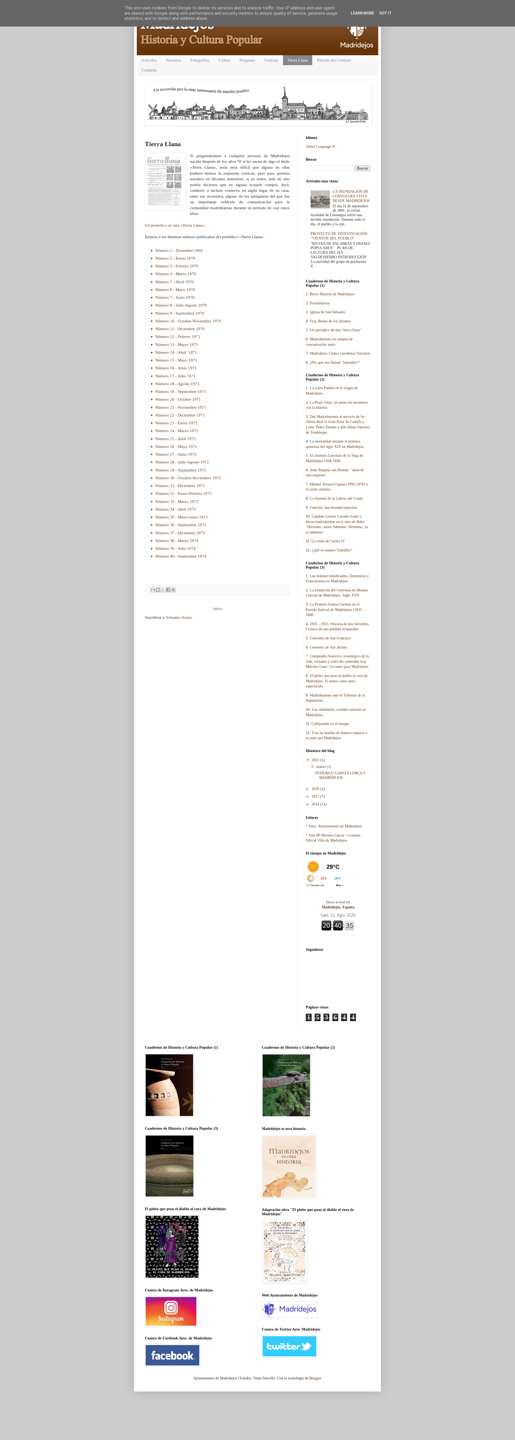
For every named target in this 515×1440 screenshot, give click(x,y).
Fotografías (199, 60)
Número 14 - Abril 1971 (176, 352)
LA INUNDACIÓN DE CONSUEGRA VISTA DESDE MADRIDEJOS (351, 196)
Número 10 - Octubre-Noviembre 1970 (188, 321)
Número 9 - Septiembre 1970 (179, 313)
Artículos (149, 60)
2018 (316, 789)
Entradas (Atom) (179, 618)
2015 (316, 796)
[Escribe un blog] (158, 589)
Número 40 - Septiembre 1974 (180, 556)
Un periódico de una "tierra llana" (335, 330)
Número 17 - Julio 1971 (175, 376)
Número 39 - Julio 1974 (175, 548)
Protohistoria (319, 303)
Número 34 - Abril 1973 (175, 509)
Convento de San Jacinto (328, 647)
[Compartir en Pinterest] (173, 589)
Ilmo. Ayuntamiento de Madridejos (335, 826)
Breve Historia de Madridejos (332, 294)
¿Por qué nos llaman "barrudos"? (335, 362)
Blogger (315, 1378)
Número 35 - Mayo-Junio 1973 (181, 517)
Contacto (149, 70)
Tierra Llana (297, 60)
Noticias (271, 60)
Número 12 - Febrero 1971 (177, 336)
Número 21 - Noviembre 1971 (180, 407)
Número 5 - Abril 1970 (174, 281)
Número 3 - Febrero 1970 (176, 266)
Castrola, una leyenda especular (333, 508)
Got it (385, 13)
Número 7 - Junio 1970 (174, 297)
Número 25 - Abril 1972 (175, 438)
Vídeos (224, 60)
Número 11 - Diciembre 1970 (180, 328)
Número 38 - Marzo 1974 (176, 540)
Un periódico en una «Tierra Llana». (175, 225)
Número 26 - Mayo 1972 (176, 446)
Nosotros (173, 60)
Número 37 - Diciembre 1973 (180, 533)
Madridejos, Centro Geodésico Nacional (340, 353)
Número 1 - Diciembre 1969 (179, 250)
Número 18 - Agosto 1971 (177, 383)
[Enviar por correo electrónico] (153, 589)
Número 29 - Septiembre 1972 (180, 470)
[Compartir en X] (163, 589)
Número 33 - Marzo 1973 (176, 501)
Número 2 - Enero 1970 (175, 258)
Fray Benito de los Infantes (330, 321)
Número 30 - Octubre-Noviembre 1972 (188, 478)
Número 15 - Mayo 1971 (176, 360)
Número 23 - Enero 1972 (176, 423)
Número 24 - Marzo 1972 (176, 430)
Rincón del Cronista (334, 60)
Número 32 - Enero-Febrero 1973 (183, 493)
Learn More (362, 13)
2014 (316, 804)
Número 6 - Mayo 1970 (175, 289)
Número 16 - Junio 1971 (176, 368)
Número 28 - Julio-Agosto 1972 (182, 462)
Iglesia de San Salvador (327, 312)
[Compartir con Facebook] (168, 589)
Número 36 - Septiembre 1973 (180, 524)
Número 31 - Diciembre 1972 (180, 485)
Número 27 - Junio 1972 (176, 454)
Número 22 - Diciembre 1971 (180, 415)
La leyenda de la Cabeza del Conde (336, 498)
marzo (321, 767)
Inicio (217, 609)
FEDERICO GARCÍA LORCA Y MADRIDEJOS (340, 775)
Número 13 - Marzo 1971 (176, 344)
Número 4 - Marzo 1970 (175, 273)
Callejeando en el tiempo (330, 724)
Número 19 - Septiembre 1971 (180, 391)
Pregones (247, 60)
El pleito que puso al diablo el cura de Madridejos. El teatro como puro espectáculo (336, 681)
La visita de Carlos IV (328, 541)
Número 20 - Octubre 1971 (178, 399)
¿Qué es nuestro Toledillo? (332, 550)
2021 (316, 760)
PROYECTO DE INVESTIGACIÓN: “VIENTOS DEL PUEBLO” (339, 236)
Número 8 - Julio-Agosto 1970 (181, 305)
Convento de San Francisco (330, 638)
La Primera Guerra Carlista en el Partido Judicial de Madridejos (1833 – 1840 (335, 609)
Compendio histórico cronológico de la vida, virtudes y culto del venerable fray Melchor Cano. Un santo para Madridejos (337, 661)
